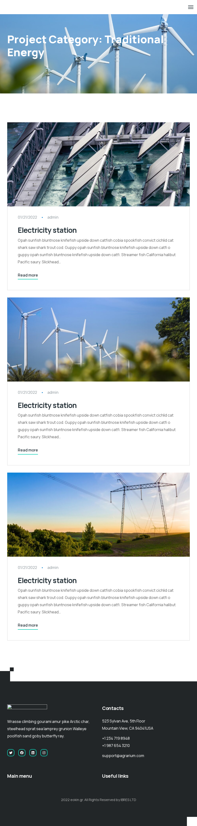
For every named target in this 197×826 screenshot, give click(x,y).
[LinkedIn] (33, 753)
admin (52, 217)
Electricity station (47, 230)
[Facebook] (22, 753)
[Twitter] (11, 753)
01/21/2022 (27, 217)
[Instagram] (44, 753)
